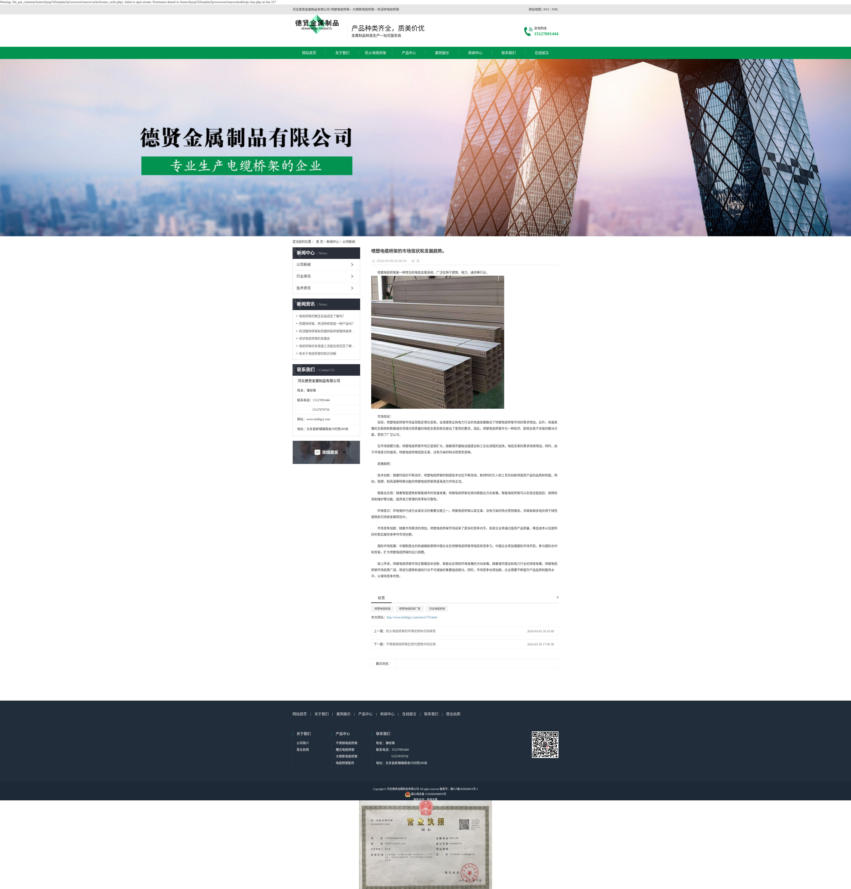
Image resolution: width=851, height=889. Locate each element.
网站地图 (535, 9)
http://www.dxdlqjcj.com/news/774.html (412, 617)
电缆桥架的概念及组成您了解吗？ (322, 316)
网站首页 (309, 53)
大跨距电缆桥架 (346, 756)
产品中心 (409, 53)
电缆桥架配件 (345, 763)
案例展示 (442, 53)
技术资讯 (304, 288)
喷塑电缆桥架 (382, 608)
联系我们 (509, 53)
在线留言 (542, 53)
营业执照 (453, 714)
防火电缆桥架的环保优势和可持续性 (411, 631)
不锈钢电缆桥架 (346, 743)
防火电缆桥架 (375, 53)
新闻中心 (475, 53)
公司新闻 (349, 241)
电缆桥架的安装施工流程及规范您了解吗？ (328, 346)
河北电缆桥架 (437, 608)
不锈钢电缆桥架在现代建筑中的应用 (411, 644)
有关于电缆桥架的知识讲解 (317, 353)
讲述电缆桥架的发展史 (314, 338)
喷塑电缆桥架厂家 (409, 608)
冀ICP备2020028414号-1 (464, 789)
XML (555, 9)
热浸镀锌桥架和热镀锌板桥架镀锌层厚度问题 (328, 331)
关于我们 (342, 53)
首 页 (319, 241)
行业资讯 (304, 276)
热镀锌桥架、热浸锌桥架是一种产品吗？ (327, 323)
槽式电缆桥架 (345, 749)
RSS (546, 9)
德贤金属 (432, 799)
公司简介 (303, 743)
